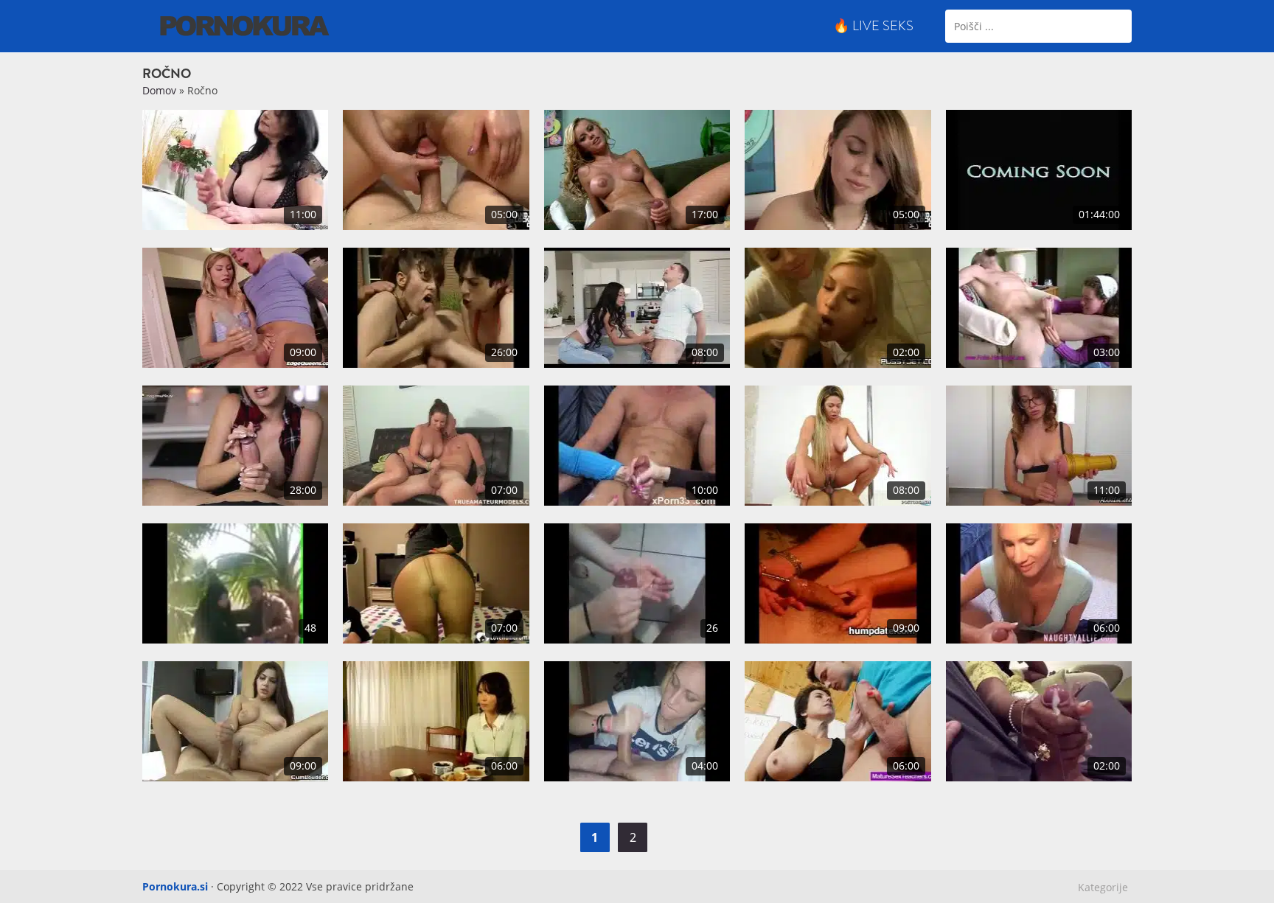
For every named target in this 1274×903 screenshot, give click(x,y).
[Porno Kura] (245, 25)
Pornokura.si (175, 886)
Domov (159, 90)
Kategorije (1103, 887)
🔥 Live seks (873, 25)
